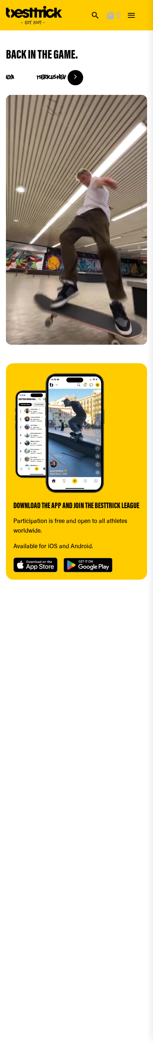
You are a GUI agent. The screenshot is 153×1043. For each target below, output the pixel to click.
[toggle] (131, 15)
